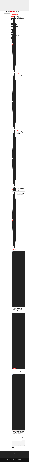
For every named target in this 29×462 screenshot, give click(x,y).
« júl (13, 447)
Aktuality (17, 11)
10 (13, 442)
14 (20, 442)
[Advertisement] (14, 5)
